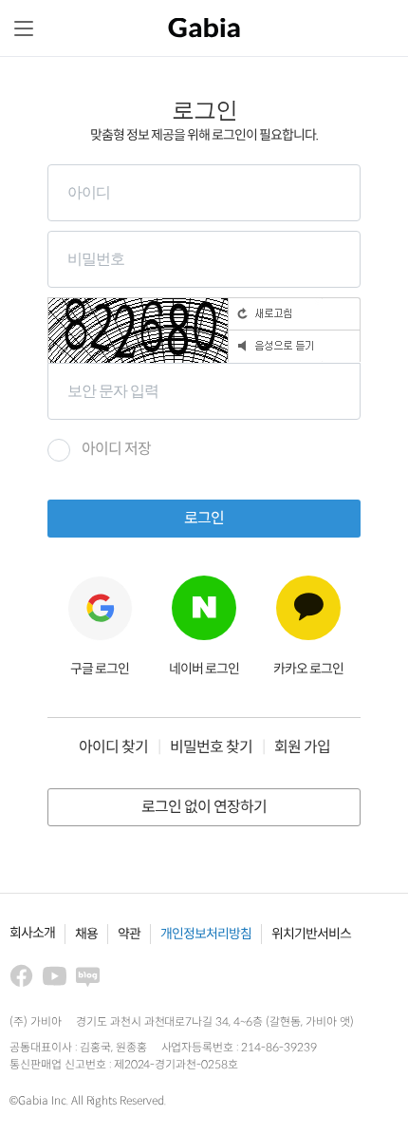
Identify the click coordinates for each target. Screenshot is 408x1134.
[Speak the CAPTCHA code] (294, 346)
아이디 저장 (116, 450)
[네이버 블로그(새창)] (88, 976)
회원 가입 (302, 748)
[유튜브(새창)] (54, 976)
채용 (86, 934)
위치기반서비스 (311, 934)
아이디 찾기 (113, 748)
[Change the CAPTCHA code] (294, 313)
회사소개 (32, 933)
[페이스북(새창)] (21, 976)
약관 (129, 934)
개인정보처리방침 (205, 934)
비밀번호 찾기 (211, 748)
